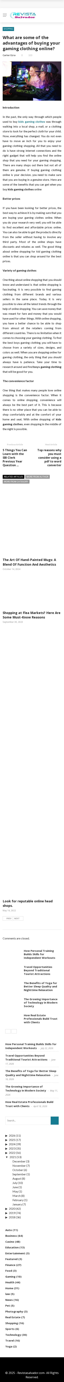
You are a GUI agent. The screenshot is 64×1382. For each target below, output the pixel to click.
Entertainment (15, 1253)
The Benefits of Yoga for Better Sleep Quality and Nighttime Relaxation (40, 986)
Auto (8, 1230)
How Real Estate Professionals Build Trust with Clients (40, 1018)
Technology (13, 1335)
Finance (10, 1265)
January (17, 1204)
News (9, 1300)
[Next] (14, 1031)
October (17, 1170)
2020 (12, 1208)
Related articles (13, 476)
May (15, 1191)
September (19, 1174)
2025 (12, 1139)
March (16, 1195)
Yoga (8, 1346)
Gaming (10, 1276)
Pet (7, 1305)
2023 (12, 1148)
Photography (14, 1311)
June (15, 1187)
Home (9, 1288)
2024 (12, 1144)
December (18, 1161)
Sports (10, 1329)
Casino (9, 1241)
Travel (9, 1340)
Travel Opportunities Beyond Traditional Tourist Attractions (38, 970)
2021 (13, 1157)
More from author (37, 476)
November (19, 1165)
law (7, 1294)
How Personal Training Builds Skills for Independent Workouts (39, 954)
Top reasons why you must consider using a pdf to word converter (49, 457)
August (16, 1178)
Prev (8, 918)
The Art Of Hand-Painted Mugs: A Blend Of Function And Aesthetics (29, 562)
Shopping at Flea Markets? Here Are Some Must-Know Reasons (31, 615)
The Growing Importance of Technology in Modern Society (40, 1002)
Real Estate (12, 1317)
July (14, 1182)
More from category (16, 481)
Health (9, 1282)
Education (12, 1247)
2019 (12, 1213)
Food (8, 1270)
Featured (11, 1259)
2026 (12, 1135)
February (17, 1200)
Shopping (8, 29)
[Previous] (8, 1031)
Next (17, 918)
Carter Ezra (9, 55)
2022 (12, 1152)
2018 (12, 1217)
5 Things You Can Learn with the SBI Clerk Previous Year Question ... (15, 457)
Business (11, 1235)
